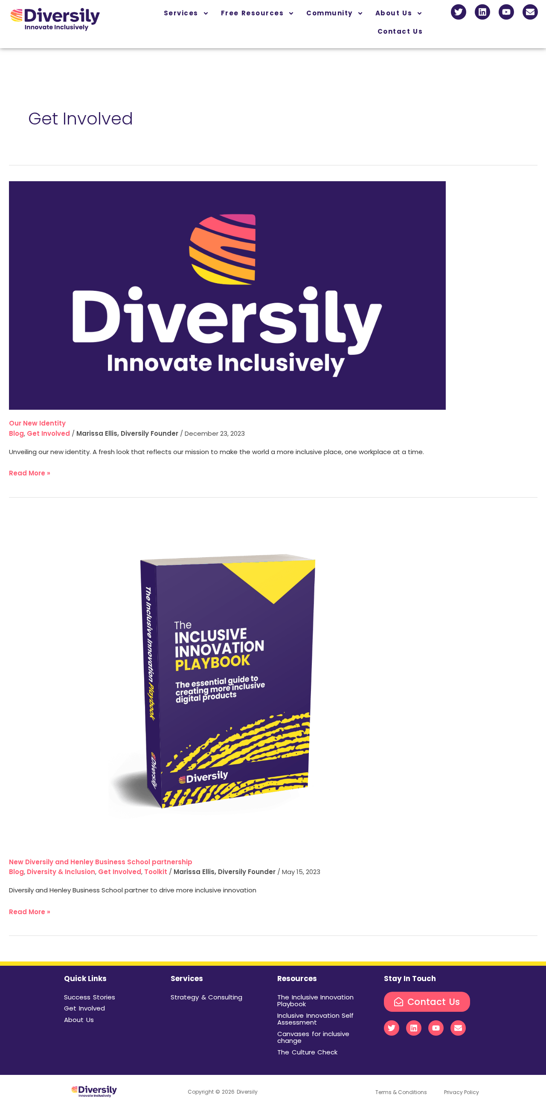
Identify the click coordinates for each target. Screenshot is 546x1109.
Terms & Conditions (401, 1092)
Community (329, 13)
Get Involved (48, 433)
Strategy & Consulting (206, 997)
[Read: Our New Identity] (227, 294)
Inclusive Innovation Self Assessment (315, 1019)
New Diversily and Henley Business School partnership (100, 861)
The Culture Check (307, 1052)
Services (181, 13)
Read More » (29, 472)
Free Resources (252, 13)
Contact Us (400, 31)
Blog (16, 433)
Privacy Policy (461, 1092)
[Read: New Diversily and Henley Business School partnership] (227, 680)
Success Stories (89, 997)
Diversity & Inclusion (61, 871)
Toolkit (155, 871)
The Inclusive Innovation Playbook (315, 1001)
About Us (393, 13)
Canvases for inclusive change (313, 1037)
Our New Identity (37, 423)
